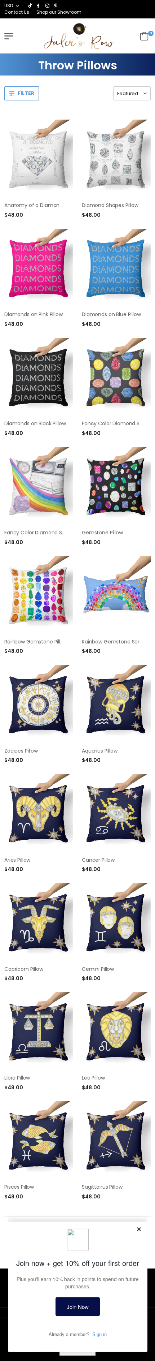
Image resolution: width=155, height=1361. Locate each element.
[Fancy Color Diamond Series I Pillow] (116, 376)
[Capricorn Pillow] (38, 921)
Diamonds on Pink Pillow (33, 314)
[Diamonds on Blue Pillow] (116, 267)
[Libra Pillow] (38, 1030)
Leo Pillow (93, 1077)
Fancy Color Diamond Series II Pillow (48, 532)
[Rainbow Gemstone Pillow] (38, 594)
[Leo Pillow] (116, 1030)
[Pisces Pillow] (38, 1140)
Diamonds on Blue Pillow (111, 314)
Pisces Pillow (19, 1186)
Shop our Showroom (58, 12)
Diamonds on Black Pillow (35, 423)
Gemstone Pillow (102, 532)
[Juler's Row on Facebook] (39, 6)
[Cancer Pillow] (116, 812)
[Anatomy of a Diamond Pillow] (38, 158)
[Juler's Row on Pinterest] (56, 6)
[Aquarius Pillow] (116, 703)
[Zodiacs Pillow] (38, 703)
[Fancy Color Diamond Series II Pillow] (38, 485)
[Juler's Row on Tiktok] (30, 6)
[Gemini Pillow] (116, 921)
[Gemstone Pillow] (116, 485)
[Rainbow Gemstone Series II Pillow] (116, 594)
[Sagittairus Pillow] (116, 1140)
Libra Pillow (17, 1077)
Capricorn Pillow (23, 969)
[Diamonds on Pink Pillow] (38, 267)
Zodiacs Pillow (21, 750)
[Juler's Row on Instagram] (47, 6)
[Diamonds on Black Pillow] (38, 376)
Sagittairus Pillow (102, 1186)
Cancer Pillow (98, 859)
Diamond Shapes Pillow (110, 205)
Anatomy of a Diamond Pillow (40, 205)
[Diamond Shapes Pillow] (116, 158)
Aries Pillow (17, 859)
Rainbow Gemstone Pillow (35, 641)
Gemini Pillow (98, 969)
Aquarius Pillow (100, 750)
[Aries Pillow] (38, 812)
